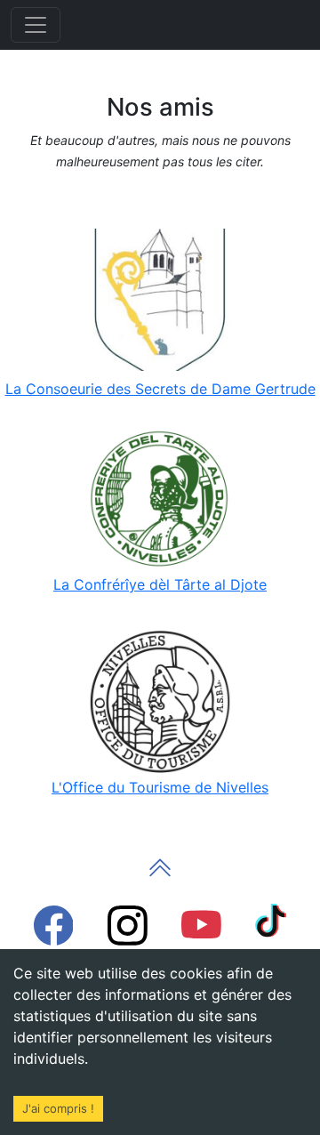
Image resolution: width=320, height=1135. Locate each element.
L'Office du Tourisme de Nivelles (160, 787)
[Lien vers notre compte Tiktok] (271, 920)
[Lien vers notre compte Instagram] (127, 924)
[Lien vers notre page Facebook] (53, 924)
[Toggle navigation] (35, 25)
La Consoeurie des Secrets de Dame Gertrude (160, 389)
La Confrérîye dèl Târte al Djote (160, 584)
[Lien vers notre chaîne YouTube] (201, 924)
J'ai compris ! (58, 1108)
